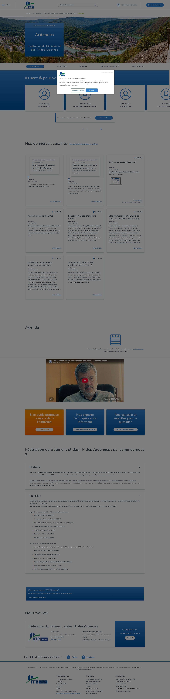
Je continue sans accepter (107, 72)
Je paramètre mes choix (78, 90)
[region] (85, 82)
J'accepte (91, 90)
